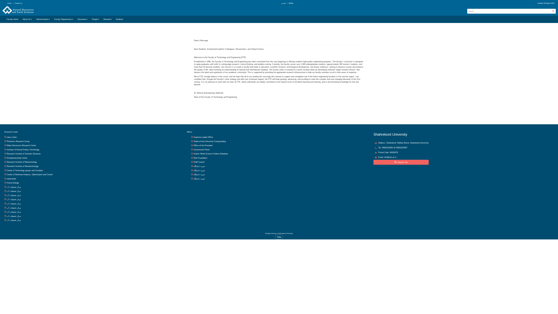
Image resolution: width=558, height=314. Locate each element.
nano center (12, 137)
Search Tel (402, 162)
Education (82, 19)
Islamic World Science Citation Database (211, 154)
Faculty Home (12, 19)
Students (119, 19)
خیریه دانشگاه (199, 166)
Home (9, 3)
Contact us (18, 3)
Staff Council (199, 162)
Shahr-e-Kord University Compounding (210, 141)
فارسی (283, 3)
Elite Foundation (200, 158)
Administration (42, 19)
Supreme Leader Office (203, 137)
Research (107, 19)
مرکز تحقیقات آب (14, 187)
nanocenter (11, 179)
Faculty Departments (63, 19)
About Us (27, 19)
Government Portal (201, 150)
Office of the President (203, 145)
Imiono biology (13, 183)
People (95, 19)
